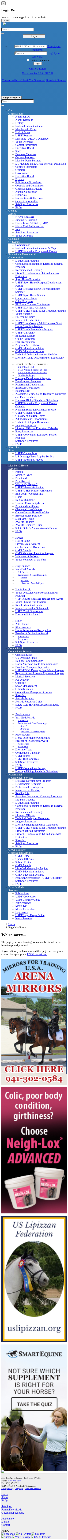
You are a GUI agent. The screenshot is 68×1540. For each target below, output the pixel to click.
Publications (22, 893)
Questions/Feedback (12, 1512)
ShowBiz (20, 695)
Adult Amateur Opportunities (31, 418)
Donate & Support (56, 80)
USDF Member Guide (27, 899)
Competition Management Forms (33, 692)
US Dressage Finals (26, 657)
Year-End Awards (25, 569)
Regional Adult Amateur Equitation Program (39, 673)
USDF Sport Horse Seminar (30, 295)
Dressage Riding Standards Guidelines (36, 400)
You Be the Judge (26, 375)
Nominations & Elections (29, 198)
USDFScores (22, 755)
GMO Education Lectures (29, 351)
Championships (23, 654)
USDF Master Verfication (29, 487)
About (4, 1497)
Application (23, 636)
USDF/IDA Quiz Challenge (30, 307)
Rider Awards (23, 627)
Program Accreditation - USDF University (38, 877)
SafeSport (6, 1506)
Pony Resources (24, 431)
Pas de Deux (22, 679)
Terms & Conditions (33, 1488)
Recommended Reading (28, 270)
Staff (18, 151)
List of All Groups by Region (31, 868)
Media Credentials (25, 909)
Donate (5, 1521)
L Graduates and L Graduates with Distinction (40, 163)
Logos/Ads (21, 912)
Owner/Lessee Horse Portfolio (32, 512)
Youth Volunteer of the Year (30, 559)
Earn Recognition (25, 341)
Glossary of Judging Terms (30, 415)
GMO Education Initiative (29, 348)
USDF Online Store (26, 453)
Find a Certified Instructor (29, 226)
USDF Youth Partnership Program (34, 329)
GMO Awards (23, 550)
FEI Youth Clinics (25, 316)
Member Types (23, 474)
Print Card (21, 478)
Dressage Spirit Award (27, 614)
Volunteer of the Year (27, 556)
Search (24, 577)
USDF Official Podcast (28, 412)
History (19, 122)
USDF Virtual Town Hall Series (32, 372)
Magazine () (32, 138)
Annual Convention (26, 191)
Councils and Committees (29, 185)
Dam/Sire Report (24, 518)
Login (34, 36)
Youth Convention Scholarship (32, 608)
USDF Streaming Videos (29, 459)
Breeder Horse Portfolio (28, 515)
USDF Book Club (26, 367)
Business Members (25, 154)
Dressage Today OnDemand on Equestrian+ (39, 357)
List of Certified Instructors (30, 830)
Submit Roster (23, 862)
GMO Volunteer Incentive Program (34, 553)
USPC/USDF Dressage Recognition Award (39, 598)
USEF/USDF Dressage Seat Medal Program (39, 670)
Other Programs (24, 301)
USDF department (37, 954)
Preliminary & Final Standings (32, 575)
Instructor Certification (27, 387)
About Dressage (24, 119)
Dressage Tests (23, 749)
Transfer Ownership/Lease (29, 503)
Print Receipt (22, 481)
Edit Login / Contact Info (29, 493)
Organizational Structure (28, 188)
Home (11, 924)
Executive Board (24, 148)
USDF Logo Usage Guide (29, 915)
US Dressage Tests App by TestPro (34, 456)
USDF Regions (23, 135)
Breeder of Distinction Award (31, 633)
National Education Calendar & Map (35, 248)
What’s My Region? (26, 484)
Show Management (26, 685)
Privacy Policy (7, 1488)
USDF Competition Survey (30, 768)
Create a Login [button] (37, 68)
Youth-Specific (23, 313)
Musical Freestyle (25, 676)
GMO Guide (22, 855)
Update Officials (24, 859)
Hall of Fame (22, 132)
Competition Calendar (27, 752)
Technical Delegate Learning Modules (36, 354)
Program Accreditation (27, 345)
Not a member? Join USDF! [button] (37, 73)
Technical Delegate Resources (31, 422)
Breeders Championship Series (32, 667)
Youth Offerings (24, 141)
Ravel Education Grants (28, 605)
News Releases (23, 918)
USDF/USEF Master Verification (33, 490)
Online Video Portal (26, 298)
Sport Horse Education (27, 279)
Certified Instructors (26, 166)
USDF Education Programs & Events (36, 251)
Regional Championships (29, 660)
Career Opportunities (26, 201)
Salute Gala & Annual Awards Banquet (37, 528)
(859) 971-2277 (14, 1481)
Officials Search (24, 689)
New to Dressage (24, 216)
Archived (25, 580)
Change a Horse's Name (28, 509)
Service (19, 537)
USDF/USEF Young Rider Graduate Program (40, 310)
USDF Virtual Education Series (32, 369)
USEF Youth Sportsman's (29, 611)
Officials (20, 169)
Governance (22, 173)
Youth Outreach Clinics (28, 320)
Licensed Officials (25, 815)
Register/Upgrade (25, 499)
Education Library (25, 335)
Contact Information (26, 144)
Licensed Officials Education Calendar (36, 428)
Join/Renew (7, 1518)
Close (6, 20)
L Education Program (27, 260)
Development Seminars (28, 381)
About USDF (22, 116)
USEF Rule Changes (27, 758)
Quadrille (20, 682)
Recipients (23, 639)
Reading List (22, 390)
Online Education (25, 338)
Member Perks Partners (28, 160)
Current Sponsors (25, 157)
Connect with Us (11, 80)
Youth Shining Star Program (30, 601)
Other (18, 620)
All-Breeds (23, 572)
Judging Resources (25, 425)
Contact (5, 1524)
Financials (21, 194)
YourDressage (23, 902)
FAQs (18, 207)
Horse (18, 496)
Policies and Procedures (28, 182)
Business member (39, 60)
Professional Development (29, 384)
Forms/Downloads (11, 1509)
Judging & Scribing (26, 219)
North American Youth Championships (36, 664)
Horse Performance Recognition (33, 630)
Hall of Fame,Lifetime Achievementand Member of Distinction (30, 543)
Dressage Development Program (33, 378)
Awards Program (24, 521)
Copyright (19, 1488)
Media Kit (21, 905)
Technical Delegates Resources (32, 818)
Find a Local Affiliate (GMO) (31, 223)
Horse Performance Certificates (32, 737)
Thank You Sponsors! (33, 80)
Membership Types (25, 129)
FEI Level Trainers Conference (32, 304)
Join (17, 229)
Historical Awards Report (33, 583)
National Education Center (30, 126)
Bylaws (19, 179)
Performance (22, 565)
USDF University (25, 332)
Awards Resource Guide (28, 524)
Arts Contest (22, 624)
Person (19, 471)
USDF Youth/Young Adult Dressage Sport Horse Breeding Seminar (38, 325)
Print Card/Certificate (27, 506)
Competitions (22, 244)
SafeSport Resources (26, 204)
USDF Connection (25, 896)
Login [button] (37, 63)
